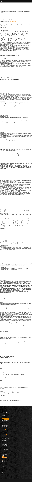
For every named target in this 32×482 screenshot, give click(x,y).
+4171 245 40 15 (4, 472)
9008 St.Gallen (3, 466)
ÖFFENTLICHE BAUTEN (5, 425)
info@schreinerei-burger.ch (13, 21)
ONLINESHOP (3, 415)
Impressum (3, 455)
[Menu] (30, 1)
